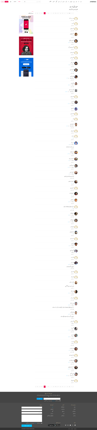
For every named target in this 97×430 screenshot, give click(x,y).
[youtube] (70, 425)
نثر (68, 1)
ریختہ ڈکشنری (74, 411)
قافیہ (58, 1)
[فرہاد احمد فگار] (76, 152)
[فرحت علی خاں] (76, 165)
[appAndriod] (57, 425)
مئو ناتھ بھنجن (66, 91)
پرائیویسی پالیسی (53, 400)
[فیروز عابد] (76, 335)
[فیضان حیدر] (76, 83)
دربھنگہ (72, 71)
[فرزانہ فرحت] (76, 239)
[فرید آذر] (76, 136)
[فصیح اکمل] (76, 244)
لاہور (68, 160)
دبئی (72, 233)
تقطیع (56, 1)
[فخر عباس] (76, 102)
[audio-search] (24, 2)
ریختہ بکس (74, 415)
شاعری (63, 1)
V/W (69, 13)
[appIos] (51, 425)
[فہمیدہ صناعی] (76, 53)
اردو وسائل (52, 413)
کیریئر (63, 413)
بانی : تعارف (62, 409)
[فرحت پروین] (76, 188)
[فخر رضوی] (76, 109)
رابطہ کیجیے (63, 411)
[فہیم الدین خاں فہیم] (76, 47)
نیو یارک (72, 183)
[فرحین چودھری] (76, 193)
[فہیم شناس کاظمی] (76, 41)
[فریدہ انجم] (76, 143)
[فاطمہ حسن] (76, 263)
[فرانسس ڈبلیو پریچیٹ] (76, 367)
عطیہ (52, 407)
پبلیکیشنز (50, 1)
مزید (47, 1)
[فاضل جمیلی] (76, 312)
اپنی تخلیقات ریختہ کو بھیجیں (50, 415)
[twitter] (73, 425)
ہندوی (74, 407)
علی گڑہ (66, 375)
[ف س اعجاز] (76, 303)
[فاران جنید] (76, 131)
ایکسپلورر (54, 1)
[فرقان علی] (76, 381)
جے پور (68, 221)
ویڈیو (74, 1)
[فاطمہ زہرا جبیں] (76, 282)
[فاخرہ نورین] (76, 114)
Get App (6, 1)
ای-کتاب (71, 1)
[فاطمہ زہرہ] (76, 257)
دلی (72, 208)
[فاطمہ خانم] (76, 277)
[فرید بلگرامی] (76, 200)
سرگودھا (68, 103)
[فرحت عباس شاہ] (76, 159)
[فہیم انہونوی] (76, 29)
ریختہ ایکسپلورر (62, 415)
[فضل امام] (76, 328)
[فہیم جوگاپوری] (76, 34)
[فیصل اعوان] (76, 58)
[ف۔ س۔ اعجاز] (76, 18)
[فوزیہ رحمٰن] (76, 298)
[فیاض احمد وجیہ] (76, 70)
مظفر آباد (68, 153)
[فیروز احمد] (76, 342)
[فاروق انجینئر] (76, 220)
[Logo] (93, 2)
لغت (76, 1)
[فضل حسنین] (76, 322)
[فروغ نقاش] (76, 213)
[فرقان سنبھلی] (76, 374)
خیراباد (68, 201)
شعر (78, 1)
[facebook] (75, 425)
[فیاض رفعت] (76, 76)
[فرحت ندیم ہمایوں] (76, 181)
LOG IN (15, 1)
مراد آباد (68, 167)
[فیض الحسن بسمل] (76, 90)
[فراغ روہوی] (76, 124)
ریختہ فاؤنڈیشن (62, 407)
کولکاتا (68, 336)
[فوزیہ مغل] (76, 291)
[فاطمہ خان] (76, 272)
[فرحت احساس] (76, 172)
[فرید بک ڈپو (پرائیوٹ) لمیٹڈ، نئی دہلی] (76, 207)
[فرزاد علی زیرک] (76, 232)
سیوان (72, 35)
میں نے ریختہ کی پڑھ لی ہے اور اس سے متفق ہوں (51, 400)
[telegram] (65, 425)
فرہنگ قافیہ (52, 409)
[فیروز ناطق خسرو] (76, 360)
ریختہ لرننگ (74, 413)
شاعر (80, 1)
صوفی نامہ (74, 409)
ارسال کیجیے (26, 425)
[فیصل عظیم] (76, 63)
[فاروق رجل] (76, 227)
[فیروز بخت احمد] (76, 348)
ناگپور (68, 215)
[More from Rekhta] (11, 2)
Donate (3, 1)
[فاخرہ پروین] (76, 97)
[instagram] (68, 425)
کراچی (68, 42)
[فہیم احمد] (76, 24)
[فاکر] (76, 119)
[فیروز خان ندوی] (76, 355)
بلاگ (66, 1)
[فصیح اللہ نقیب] (76, 251)
